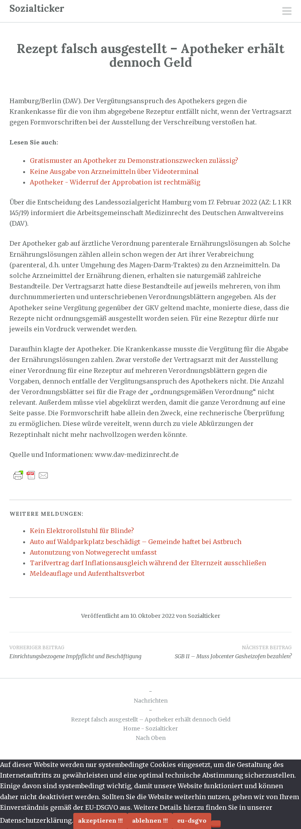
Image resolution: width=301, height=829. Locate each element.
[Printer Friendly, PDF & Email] (31, 474)
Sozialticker (36, 8)
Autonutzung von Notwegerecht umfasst (93, 552)
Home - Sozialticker (150, 728)
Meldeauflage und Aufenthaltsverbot (87, 573)
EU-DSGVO (192, 820)
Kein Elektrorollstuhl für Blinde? (82, 531)
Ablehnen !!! (150, 820)
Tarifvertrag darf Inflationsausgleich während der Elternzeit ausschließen (148, 563)
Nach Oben (151, 737)
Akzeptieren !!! (100, 820)
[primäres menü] (287, 11)
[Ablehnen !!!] (216, 823)
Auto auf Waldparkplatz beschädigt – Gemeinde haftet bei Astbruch (135, 542)
